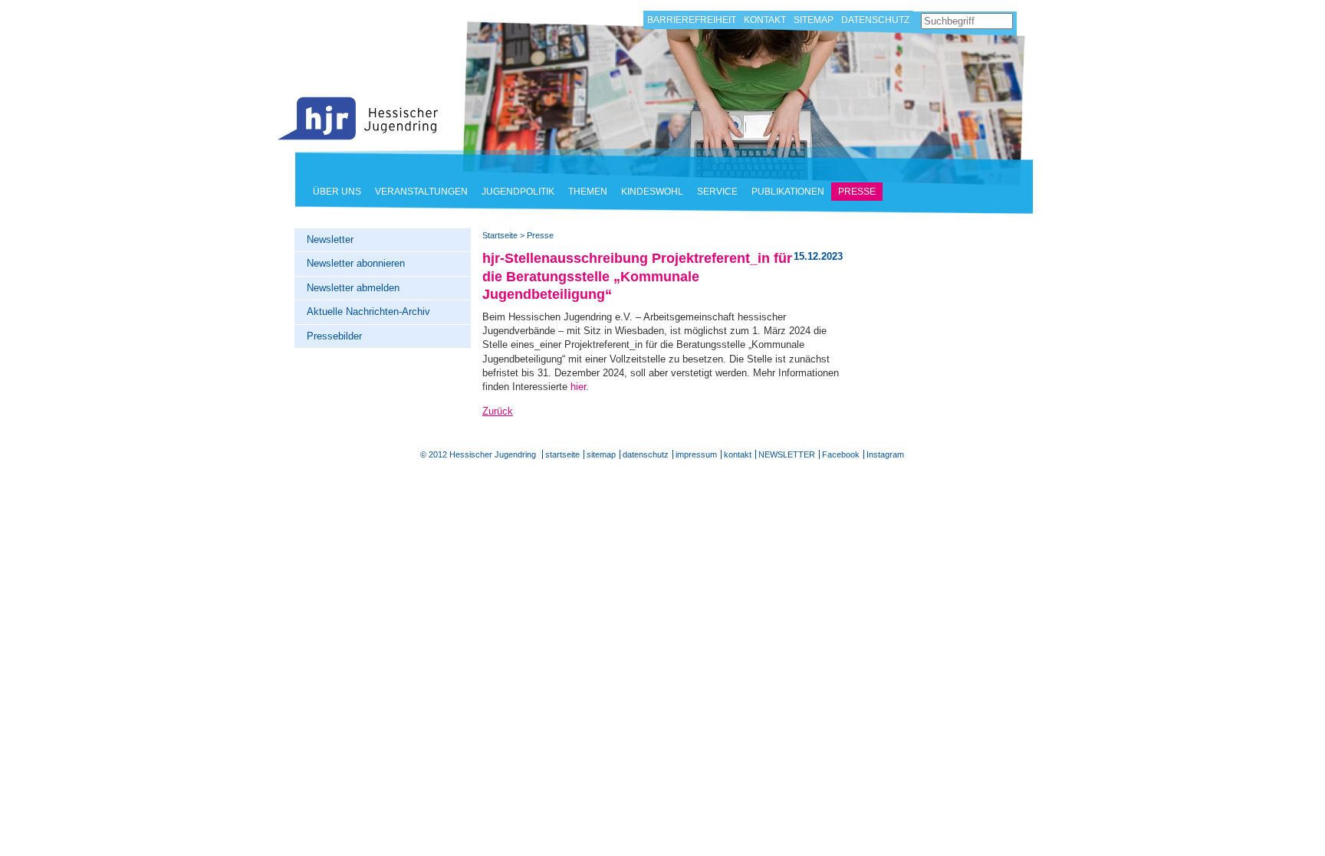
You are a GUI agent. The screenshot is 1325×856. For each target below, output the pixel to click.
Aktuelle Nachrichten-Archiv (368, 311)
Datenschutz (875, 20)
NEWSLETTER (786, 454)
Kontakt (765, 20)
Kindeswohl (652, 191)
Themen (587, 191)
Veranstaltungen (421, 191)
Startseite (358, 118)
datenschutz (646, 454)
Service (717, 191)
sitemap (601, 454)
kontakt (737, 454)
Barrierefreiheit (691, 20)
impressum (696, 454)
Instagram (885, 454)
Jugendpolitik (518, 191)
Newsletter (330, 239)
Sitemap (813, 20)
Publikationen (787, 191)
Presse (857, 191)
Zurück (497, 411)
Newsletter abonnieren (356, 263)
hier (578, 386)
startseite (562, 454)
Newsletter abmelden (353, 288)
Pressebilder (334, 336)
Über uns (337, 191)
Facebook (841, 454)
